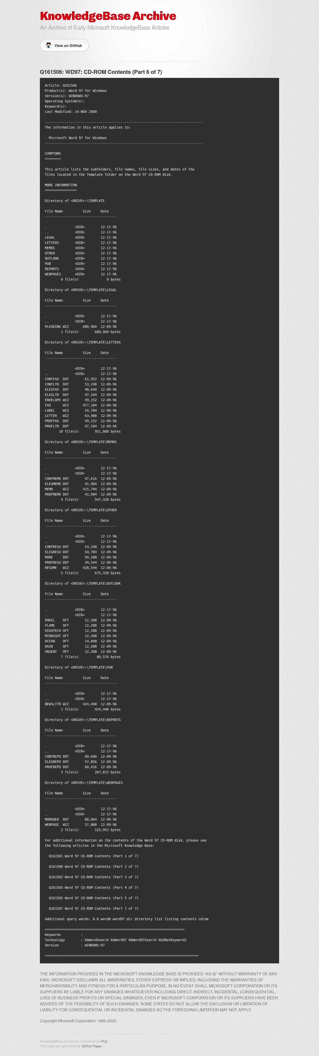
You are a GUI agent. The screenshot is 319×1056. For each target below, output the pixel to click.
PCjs (104, 1041)
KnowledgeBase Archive (108, 16)
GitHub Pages (91, 1046)
